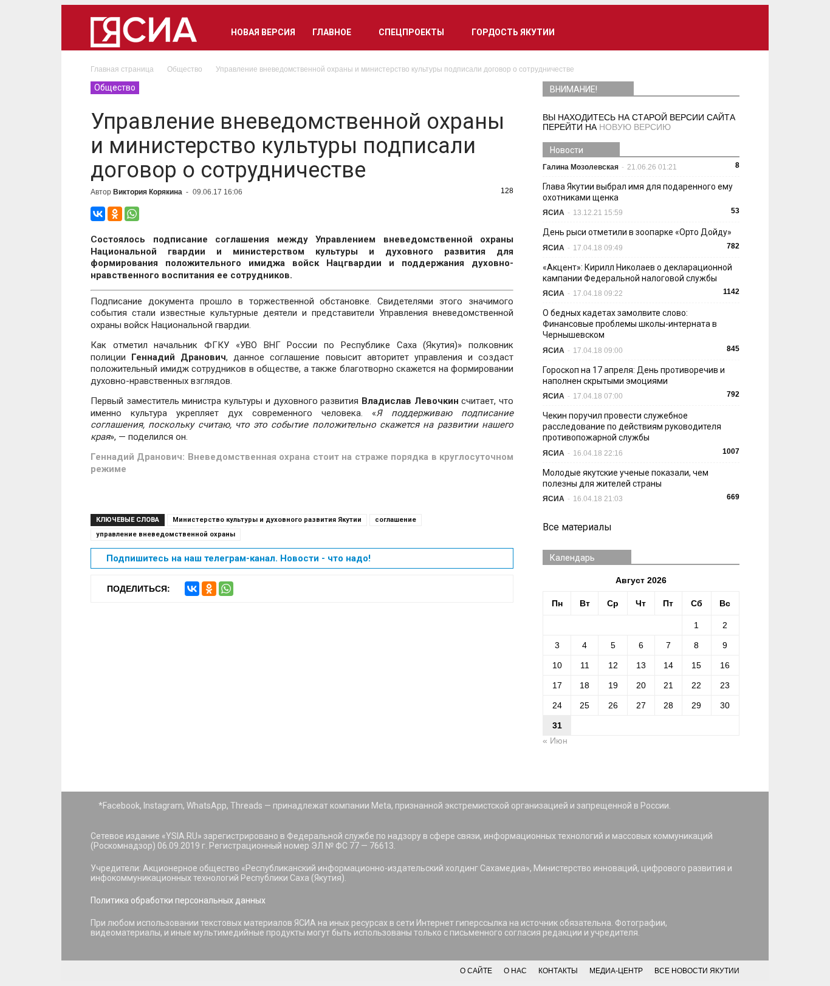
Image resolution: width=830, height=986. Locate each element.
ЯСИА (553, 212)
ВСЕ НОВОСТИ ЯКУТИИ (696, 971)
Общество (114, 87)
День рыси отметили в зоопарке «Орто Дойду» (637, 232)
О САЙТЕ (476, 971)
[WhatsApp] (132, 214)
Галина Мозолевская (581, 167)
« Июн (555, 740)
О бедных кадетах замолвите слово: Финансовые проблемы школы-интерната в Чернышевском (630, 324)
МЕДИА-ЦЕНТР (616, 971)
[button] (724, 32)
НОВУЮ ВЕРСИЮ (635, 127)
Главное (331, 32)
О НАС (515, 971)
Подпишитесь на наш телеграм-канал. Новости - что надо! (238, 558)
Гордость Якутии (513, 32)
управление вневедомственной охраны (165, 534)
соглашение (395, 520)
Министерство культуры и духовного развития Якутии (267, 520)
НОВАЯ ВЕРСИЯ (263, 32)
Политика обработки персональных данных (178, 900)
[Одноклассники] (115, 214)
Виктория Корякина (147, 192)
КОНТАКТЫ (558, 971)
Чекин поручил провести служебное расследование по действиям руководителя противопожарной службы (632, 426)
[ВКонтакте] (98, 214)
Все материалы (577, 527)
